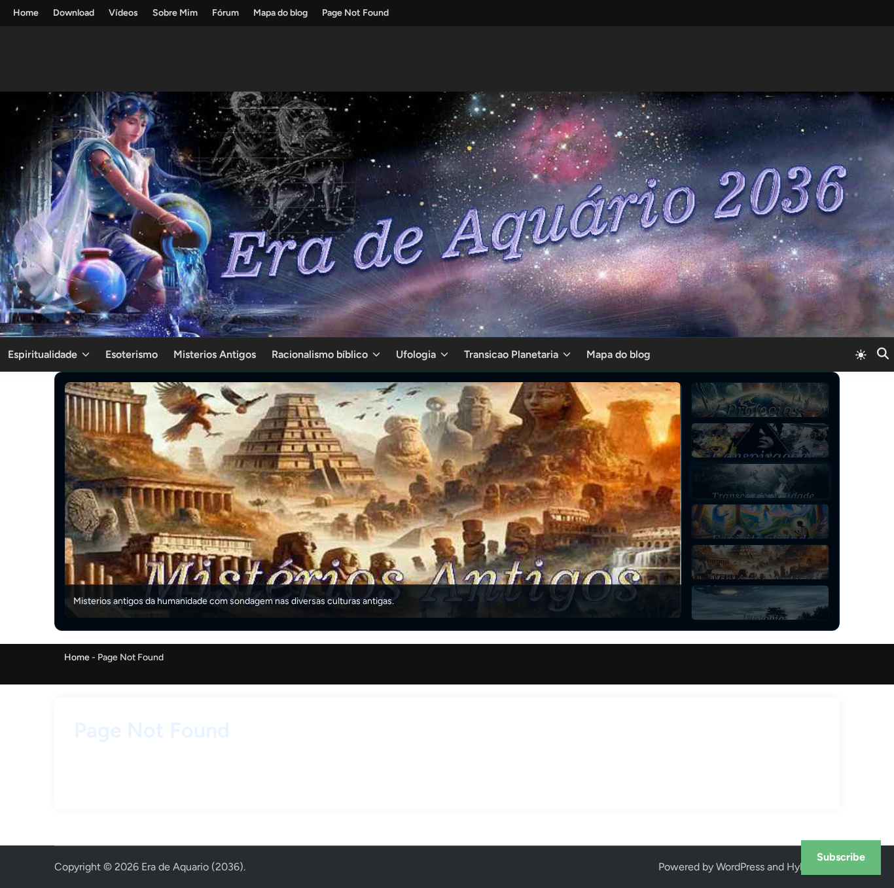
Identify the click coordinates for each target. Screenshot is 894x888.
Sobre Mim (175, 12)
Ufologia (416, 354)
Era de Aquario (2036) (192, 867)
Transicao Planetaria (511, 354)
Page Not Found (355, 12)
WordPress (740, 867)
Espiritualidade (42, 354)
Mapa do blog (280, 12)
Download (73, 12)
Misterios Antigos (214, 354)
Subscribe (841, 857)
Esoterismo (131, 354)
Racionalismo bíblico (320, 354)
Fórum (225, 12)
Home (26, 12)
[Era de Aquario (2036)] (447, 213)
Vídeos (123, 12)
